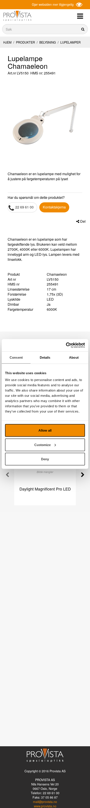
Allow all (45, 430)
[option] (45, 124)
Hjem (7, 42)
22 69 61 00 (24, 207)
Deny (45, 459)
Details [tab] (45, 357)
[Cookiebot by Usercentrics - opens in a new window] (66, 345)
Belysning (47, 42)
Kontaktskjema (54, 207)
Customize (42, 444)
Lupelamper (70, 42)
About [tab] (74, 357)
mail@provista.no (45, 801)
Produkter (25, 42)
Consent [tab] (16, 357)
